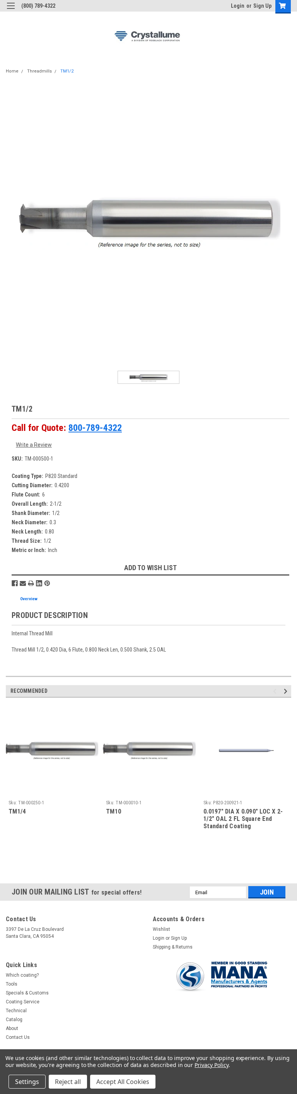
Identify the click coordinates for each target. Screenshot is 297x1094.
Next (287, 691)
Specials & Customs (27, 993)
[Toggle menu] (10, 10)
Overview (29, 598)
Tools (11, 984)
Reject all (68, 1081)
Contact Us (18, 1037)
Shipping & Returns (173, 947)
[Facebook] (15, 583)
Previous (276, 691)
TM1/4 (17, 811)
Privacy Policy (211, 1065)
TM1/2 (66, 71)
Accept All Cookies (122, 1081)
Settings (27, 1081)
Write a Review (34, 445)
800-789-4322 (95, 427)
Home (12, 71)
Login (237, 6)
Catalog (14, 1019)
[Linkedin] (39, 583)
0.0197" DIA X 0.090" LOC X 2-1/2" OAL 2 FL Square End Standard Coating (243, 819)
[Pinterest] (47, 583)
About (12, 1028)
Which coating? (22, 975)
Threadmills (39, 71)
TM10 (113, 811)
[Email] (23, 583)
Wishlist (161, 929)
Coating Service (22, 1002)
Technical (16, 1010)
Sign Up (262, 6)
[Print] (31, 583)
